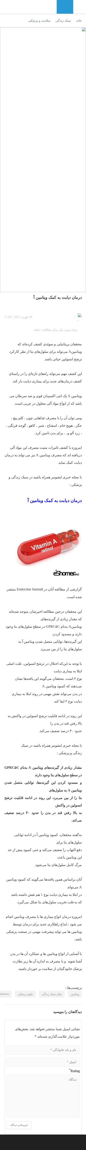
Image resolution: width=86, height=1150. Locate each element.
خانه (79, 20)
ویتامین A (35, 767)
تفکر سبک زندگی (52, 994)
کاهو (32, 425)
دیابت (53, 894)
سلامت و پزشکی (39, 20)
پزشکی (76, 485)
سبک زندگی (63, 20)
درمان (27, 924)
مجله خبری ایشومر (64, 477)
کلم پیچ (18, 418)
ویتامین (76, 626)
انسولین (67, 359)
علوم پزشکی (25, 994)
